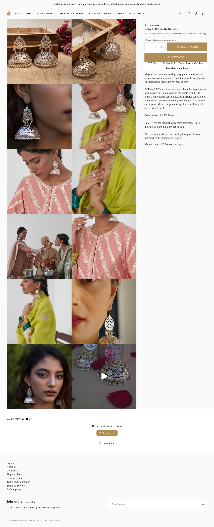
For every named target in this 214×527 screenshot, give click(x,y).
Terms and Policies (52, 520)
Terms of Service (16, 485)
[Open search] (189, 13)
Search (10, 463)
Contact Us (13, 470)
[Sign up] (202, 504)
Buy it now (176, 57)
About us (11, 466)
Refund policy (14, 489)
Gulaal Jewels (18, 520)
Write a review (107, 433)
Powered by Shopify (33, 520)
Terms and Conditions (18, 481)
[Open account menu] (196, 13)
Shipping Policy (15, 474)
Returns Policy (14, 478)
